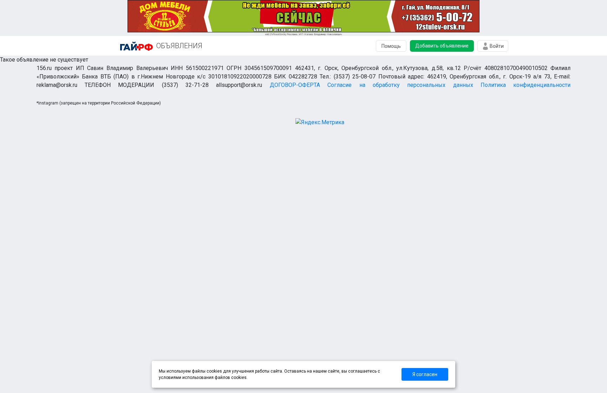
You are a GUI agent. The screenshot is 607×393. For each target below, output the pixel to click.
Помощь (391, 46)
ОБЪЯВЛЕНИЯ (179, 46)
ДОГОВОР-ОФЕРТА (295, 85)
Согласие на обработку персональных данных (400, 85)
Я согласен (424, 374)
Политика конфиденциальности (525, 85)
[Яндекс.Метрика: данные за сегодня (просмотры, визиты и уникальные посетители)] (319, 122)
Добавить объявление (442, 46)
